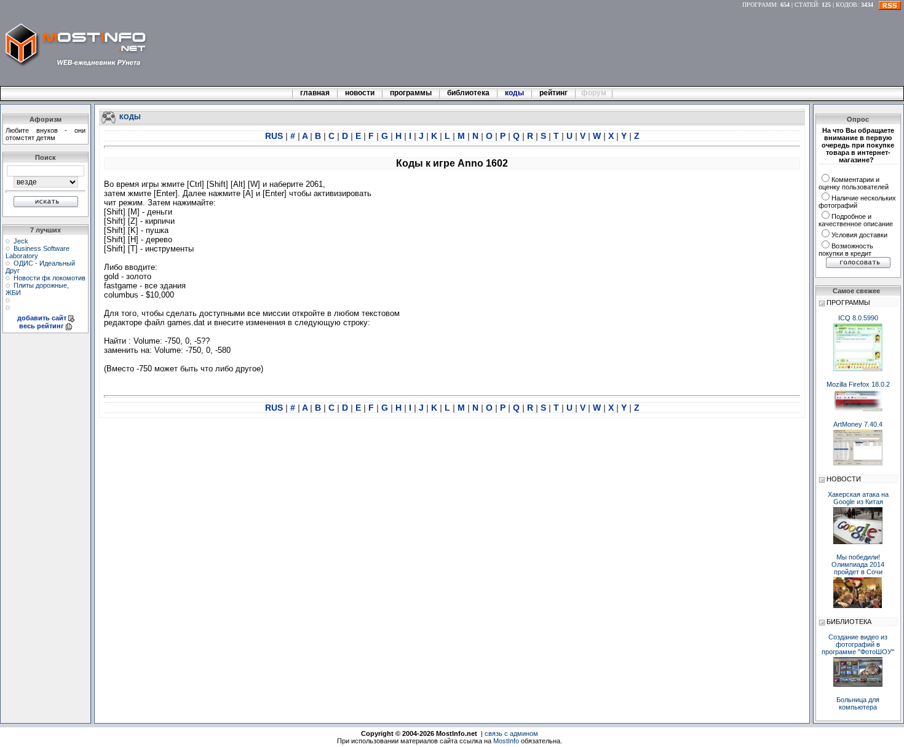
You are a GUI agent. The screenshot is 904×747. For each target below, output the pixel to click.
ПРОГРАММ (759, 4)
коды (514, 93)
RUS (275, 136)
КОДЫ (130, 116)
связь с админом (511, 733)
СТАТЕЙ (806, 4)
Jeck (21, 241)
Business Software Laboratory (37, 252)
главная (314, 93)
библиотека (468, 93)
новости (359, 93)
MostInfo (506, 741)
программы (411, 93)
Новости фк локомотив (49, 278)
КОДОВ (846, 4)
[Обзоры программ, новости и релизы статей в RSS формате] (890, 4)
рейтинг (554, 93)
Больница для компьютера (857, 703)
